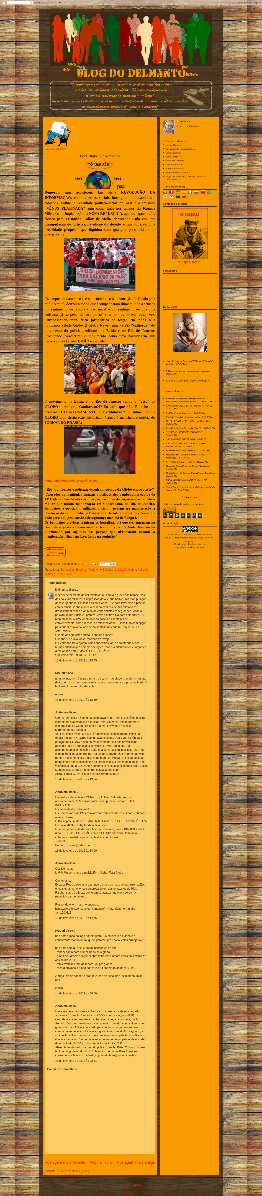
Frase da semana (173, 152)
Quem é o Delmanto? (176, 140)
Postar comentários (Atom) (72, 1171)
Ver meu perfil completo (187, 126)
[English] (166, 192)
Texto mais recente (175, 160)
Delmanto (61, 589)
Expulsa (81, 569)
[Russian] (203, 192)
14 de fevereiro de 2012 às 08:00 (76, 993)
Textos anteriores (174, 156)
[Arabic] (178, 196)
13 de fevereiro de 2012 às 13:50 (76, 699)
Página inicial (100, 1162)
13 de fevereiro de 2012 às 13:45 (76, 660)
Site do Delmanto (174, 144)
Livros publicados (174, 164)
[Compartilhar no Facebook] (111, 564)
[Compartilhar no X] (107, 564)
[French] (172, 192)
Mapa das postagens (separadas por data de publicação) (186, 178)
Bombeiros (68, 569)
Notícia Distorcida (125, 569)
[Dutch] (197, 192)
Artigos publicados (175, 168)
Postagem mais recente (65, 1162)
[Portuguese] (209, 192)
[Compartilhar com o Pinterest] (114, 564)
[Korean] (172, 196)
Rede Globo (64, 574)
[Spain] (184, 192)
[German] (178, 192)
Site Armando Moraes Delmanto (181, 148)
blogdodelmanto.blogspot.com (189, 547)
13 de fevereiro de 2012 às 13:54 (76, 779)
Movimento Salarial (100, 569)
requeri (60, 673)
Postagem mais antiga (136, 1162)
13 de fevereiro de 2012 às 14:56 (76, 917)
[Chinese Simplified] (184, 196)
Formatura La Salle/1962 (178, 172)
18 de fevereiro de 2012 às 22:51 (76, 1060)
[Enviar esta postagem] (93, 563)
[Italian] (191, 192)
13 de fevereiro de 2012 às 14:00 (76, 850)
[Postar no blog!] (104, 564)
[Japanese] (166, 196)
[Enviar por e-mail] (100, 564)
